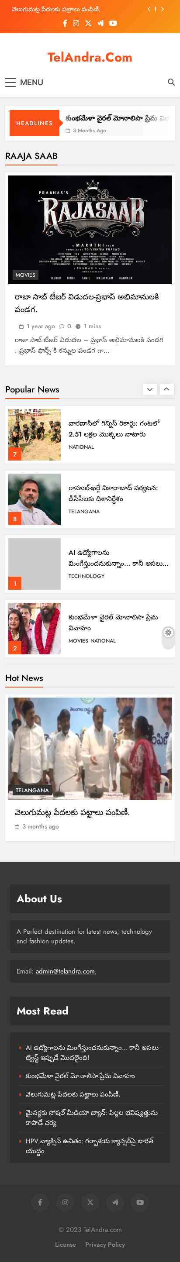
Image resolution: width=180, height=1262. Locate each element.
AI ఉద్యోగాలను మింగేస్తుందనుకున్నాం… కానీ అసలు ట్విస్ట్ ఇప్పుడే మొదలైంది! (116, 499)
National (103, 576)
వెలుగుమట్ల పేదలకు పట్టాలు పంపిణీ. (117, 622)
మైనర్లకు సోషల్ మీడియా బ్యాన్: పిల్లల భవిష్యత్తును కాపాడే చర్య (74, 9)
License (65, 1244)
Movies (25, 275)
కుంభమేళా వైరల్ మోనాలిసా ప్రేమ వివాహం (118, 118)
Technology (86, 512)
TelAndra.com (90, 57)
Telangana (84, 447)
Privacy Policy (105, 1244)
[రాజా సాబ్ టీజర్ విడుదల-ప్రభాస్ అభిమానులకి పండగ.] (90, 229)
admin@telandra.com (65, 971)
